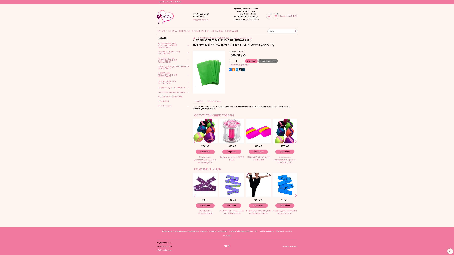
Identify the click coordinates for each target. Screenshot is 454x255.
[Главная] (194, 38)
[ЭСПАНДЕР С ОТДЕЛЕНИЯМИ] (205, 185)
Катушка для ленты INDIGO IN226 (232, 158)
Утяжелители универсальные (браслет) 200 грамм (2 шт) (205, 160)
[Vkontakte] (225, 246)
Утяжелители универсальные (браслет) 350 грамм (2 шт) (285, 160)
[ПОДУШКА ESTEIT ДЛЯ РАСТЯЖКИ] (258, 131)
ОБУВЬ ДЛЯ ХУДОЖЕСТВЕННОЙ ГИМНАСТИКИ (173, 67)
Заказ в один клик (268, 61)
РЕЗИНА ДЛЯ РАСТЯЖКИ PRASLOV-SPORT (285, 212)
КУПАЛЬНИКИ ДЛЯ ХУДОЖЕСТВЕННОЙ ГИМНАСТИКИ (167, 45)
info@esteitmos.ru (200, 20)
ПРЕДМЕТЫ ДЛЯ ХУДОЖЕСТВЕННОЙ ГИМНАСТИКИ (167, 60)
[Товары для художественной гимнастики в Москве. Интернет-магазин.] (165, 16)
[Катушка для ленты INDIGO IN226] (231, 131)
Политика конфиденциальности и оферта (180, 231)
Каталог (162, 31)
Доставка (217, 31)
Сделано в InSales (289, 246)
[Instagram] (229, 246)
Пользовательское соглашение (213, 231)
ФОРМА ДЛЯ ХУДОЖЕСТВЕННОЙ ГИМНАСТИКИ (167, 75)
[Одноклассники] (233, 69)
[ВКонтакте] (230, 69)
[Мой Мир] (237, 69)
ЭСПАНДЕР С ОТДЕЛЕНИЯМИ (205, 212)
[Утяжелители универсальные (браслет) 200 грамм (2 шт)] (205, 131)
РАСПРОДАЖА (165, 106)
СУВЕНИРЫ (163, 101)
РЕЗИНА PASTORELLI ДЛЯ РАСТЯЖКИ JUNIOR (232, 212)
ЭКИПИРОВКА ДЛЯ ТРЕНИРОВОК (213, 38)
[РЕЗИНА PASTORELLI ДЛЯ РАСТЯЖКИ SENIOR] (258, 185)
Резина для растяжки (242, 38)
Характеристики (214, 101)
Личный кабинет (201, 31)
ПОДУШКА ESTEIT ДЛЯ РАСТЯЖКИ (258, 158)
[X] (240, 69)
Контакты (184, 31)
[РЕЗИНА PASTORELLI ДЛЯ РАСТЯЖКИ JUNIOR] (231, 185)
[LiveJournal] (243, 69)
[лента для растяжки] (209, 72)
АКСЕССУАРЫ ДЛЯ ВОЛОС (170, 97)
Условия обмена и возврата (241, 231)
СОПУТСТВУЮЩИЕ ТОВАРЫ (171, 92)
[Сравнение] (269, 16)
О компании (231, 31)
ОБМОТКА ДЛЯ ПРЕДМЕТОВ (171, 87)
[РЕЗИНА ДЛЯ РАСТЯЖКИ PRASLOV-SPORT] (285, 185)
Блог (257, 231)
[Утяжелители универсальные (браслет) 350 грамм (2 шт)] (285, 131)
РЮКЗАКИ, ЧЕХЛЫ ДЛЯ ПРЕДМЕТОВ (169, 53)
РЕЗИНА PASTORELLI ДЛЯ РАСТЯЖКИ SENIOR (258, 212)
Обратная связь (267, 231)
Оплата (173, 31)
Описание (199, 101)
